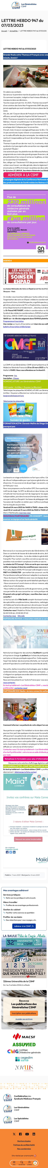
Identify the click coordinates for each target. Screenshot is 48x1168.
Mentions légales (24, 1141)
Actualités (14, 31)
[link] (30, 1155)
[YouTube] (27, 1134)
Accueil (4, 31)
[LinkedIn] (33, 1134)
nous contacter (9, 682)
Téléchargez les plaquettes (13, 401)
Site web (21, 616)
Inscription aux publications (24, 1013)
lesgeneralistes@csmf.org (13, 396)
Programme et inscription (13, 321)
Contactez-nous (9, 616)
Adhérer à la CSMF (22, 926)
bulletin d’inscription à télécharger (17, 326)
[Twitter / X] (14, 1134)
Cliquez (16, 378)
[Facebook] (20, 1134)
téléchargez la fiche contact (26, 772)
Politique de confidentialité (24, 1145)
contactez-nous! (21, 688)
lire (15, 375)
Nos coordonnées (24, 1149)
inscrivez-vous (25, 513)
